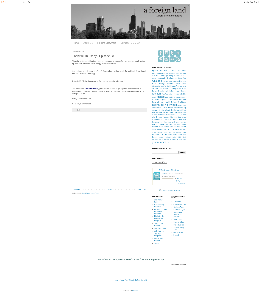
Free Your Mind (167, 94)
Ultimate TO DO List (130, 43)
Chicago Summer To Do (160, 86)
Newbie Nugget (162, 117)
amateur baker (172, 73)
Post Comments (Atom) (90, 193)
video (161, 137)
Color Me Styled (179, 210)
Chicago (157, 80)
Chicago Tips (174, 86)
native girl (179, 115)
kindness (155, 107)
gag (166, 97)
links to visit (168, 108)
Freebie (176, 94)
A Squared (177, 201)
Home (76, 43)
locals (173, 110)
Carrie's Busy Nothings (159, 206)
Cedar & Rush (178, 207)
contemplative (175, 88)
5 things (172, 71)
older (171, 117)
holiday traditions (178, 102)
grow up (158, 99)
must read (166, 115)
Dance (154, 91)
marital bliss (181, 110)
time (165, 132)
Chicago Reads (180, 83)
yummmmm (159, 142)
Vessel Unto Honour (158, 240)
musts (173, 115)
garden (171, 97)
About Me (88, 43)
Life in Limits (159, 216)
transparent (177, 132)
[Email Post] (78, 110)
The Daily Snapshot (157, 235)
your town (182, 139)
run (161, 122)
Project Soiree (178, 225)
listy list (177, 107)
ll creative (177, 235)
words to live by (165, 139)
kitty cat (161, 108)
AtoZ (158, 76)
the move (181, 130)
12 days (163, 71)
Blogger (135, 291)
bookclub (161, 78)
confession (164, 88)
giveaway (177, 97)
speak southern (166, 124)
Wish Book (182, 137)
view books (181, 184)
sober (178, 122)
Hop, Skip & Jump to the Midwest (177, 215)
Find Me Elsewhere (106, 43)
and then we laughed (158, 201)
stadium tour (168, 126)
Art (153, 76)
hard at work (158, 102)
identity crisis (182, 105)
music (160, 115)
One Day (177, 117)
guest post (167, 99)
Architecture (181, 73)
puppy (175, 119)
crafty (184, 88)
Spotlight (177, 124)
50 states (182, 71)
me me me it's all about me (164, 112)
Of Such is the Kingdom (159, 220)
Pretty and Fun (178, 222)
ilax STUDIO (178, 232)
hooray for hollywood (164, 104)
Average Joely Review (170, 76)
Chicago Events (165, 83)
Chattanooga (171, 78)
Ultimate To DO (159, 134)
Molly (164, 174)
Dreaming (161, 91)
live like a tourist (165, 110)
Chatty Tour (182, 78)
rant (180, 119)
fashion (156, 93)
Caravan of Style (179, 204)
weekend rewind (170, 137)
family (183, 91)
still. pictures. (159, 231)
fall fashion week (173, 91)
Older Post (142, 189)
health (167, 102)
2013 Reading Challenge (169, 169)
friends (161, 96)
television (161, 130)
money (154, 115)
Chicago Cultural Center (171, 81)
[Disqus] (109, 152)
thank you (171, 129)
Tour (170, 132)
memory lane (182, 112)
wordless (155, 139)
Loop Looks (177, 219)
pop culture (166, 119)
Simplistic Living (160, 228)
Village (156, 243)
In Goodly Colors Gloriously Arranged (160, 211)
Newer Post (77, 189)
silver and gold (169, 122)
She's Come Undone (158, 224)
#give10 (155, 71)
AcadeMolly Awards (159, 73)
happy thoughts (179, 99)
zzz (168, 142)
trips (184, 132)
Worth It (175, 139)
